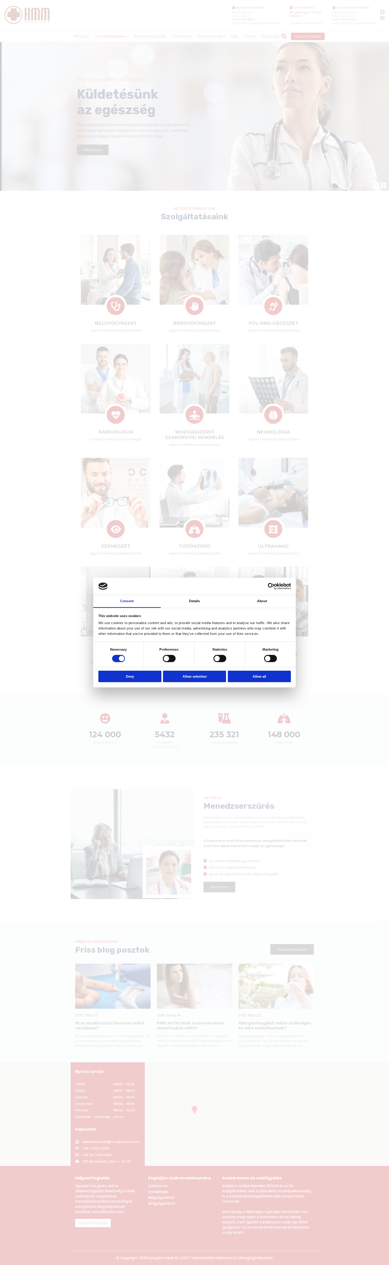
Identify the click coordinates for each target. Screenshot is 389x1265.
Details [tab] (194, 601)
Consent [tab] (127, 601)
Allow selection (195, 676)
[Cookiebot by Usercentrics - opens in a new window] (271, 586)
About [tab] (262, 601)
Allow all (259, 676)
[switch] (169, 658)
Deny (130, 676)
